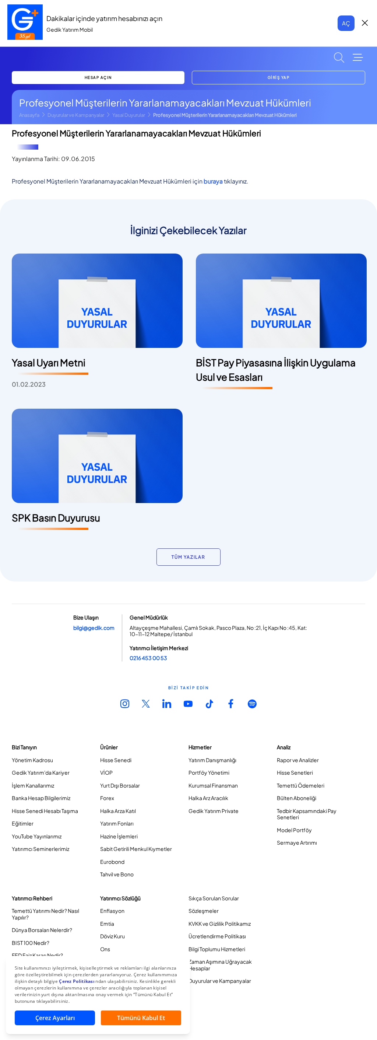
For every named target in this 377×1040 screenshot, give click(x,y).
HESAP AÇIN (98, 77)
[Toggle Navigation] (357, 57)
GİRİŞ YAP (279, 77)
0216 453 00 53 (148, 658)
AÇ (346, 23)
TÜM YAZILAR (188, 557)
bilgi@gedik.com (93, 627)
